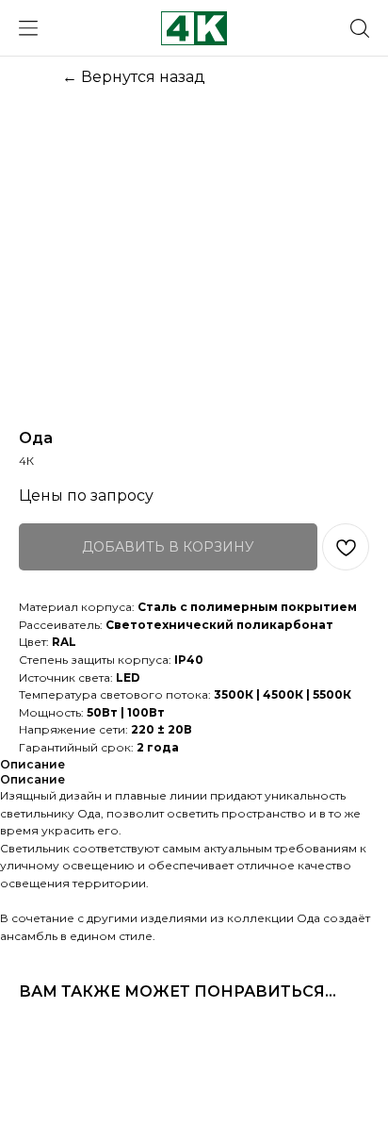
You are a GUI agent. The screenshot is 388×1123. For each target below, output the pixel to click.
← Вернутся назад (133, 77)
